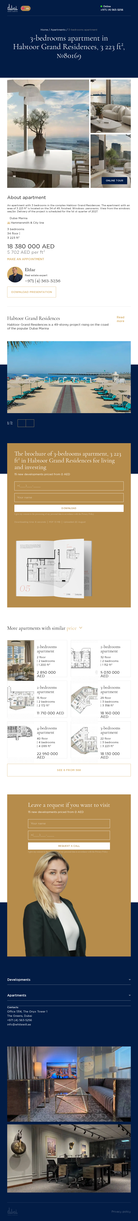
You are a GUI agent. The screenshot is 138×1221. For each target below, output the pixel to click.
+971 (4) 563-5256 (19, 1020)
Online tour (114, 180)
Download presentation (31, 292)
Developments (18, 980)
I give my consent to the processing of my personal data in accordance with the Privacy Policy (54, 514)
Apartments (16, 995)
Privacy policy (121, 1211)
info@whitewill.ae (19, 1024)
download (68, 508)
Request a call (69, 846)
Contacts (12, 1007)
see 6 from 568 (69, 770)
